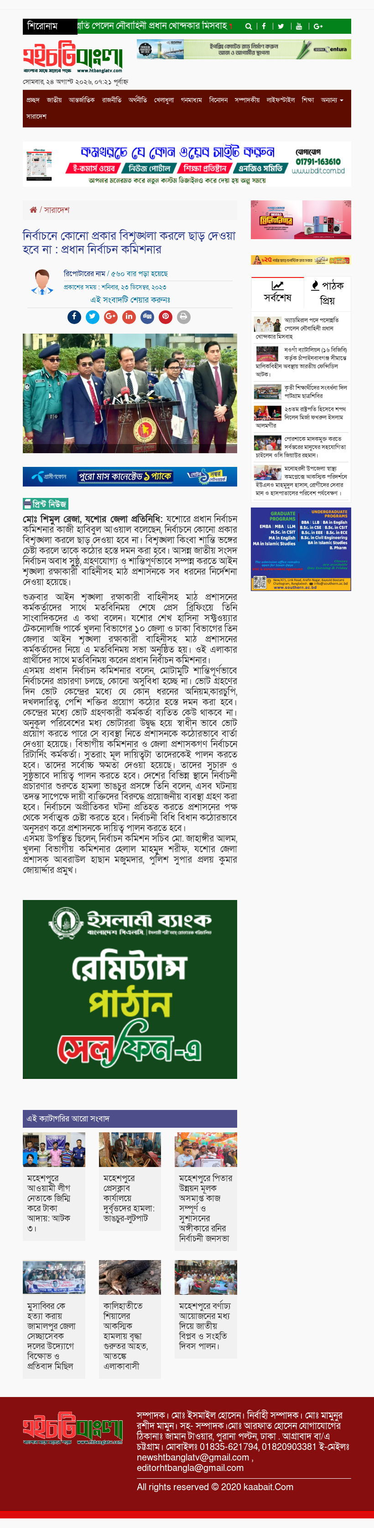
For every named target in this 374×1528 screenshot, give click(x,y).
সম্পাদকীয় (247, 100)
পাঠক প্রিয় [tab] (331, 293)
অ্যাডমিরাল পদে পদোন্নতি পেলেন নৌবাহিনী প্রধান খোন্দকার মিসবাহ (297, 328)
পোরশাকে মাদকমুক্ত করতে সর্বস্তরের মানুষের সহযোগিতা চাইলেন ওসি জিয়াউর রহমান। (301, 447)
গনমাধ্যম (191, 100)
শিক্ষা (308, 100)
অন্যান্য (330, 100)
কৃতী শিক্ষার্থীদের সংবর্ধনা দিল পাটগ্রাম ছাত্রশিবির (316, 392)
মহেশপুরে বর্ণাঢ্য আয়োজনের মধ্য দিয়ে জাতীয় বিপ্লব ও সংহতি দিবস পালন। (205, 1326)
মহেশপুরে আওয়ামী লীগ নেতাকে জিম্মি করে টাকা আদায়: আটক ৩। (48, 1204)
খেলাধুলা (164, 100)
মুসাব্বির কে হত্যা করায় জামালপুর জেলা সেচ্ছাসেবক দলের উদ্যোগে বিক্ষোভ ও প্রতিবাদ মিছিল (51, 1336)
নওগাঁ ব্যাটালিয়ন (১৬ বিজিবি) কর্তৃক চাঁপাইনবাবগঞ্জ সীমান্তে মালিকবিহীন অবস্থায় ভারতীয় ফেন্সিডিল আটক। (301, 362)
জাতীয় (54, 100)
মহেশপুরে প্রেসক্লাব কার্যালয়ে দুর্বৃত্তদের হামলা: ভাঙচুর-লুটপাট (129, 1198)
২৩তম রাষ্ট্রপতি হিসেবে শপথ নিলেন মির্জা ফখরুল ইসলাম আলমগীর (301, 417)
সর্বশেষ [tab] (277, 298)
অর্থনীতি (138, 100)
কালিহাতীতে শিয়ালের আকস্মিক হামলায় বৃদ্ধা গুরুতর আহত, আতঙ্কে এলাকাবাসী (126, 1336)
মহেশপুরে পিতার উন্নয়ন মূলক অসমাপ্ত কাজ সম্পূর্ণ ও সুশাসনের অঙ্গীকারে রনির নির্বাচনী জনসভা (205, 1209)
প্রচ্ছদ (33, 100)
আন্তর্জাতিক (82, 100)
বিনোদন (218, 100)
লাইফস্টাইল (281, 100)
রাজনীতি (111, 100)
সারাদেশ (36, 116)
